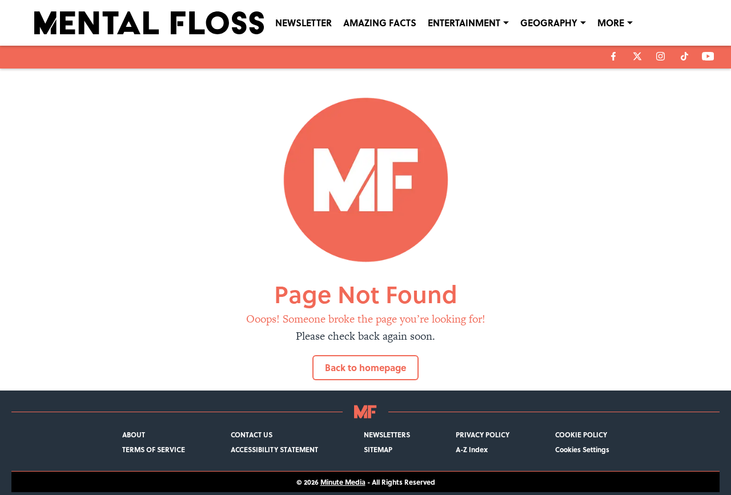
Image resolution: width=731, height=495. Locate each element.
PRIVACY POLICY (482, 434)
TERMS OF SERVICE (153, 449)
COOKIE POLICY (581, 434)
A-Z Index (472, 449)
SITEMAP (378, 449)
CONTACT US (251, 434)
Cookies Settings (582, 449)
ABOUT (133, 434)
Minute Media (343, 481)
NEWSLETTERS (387, 434)
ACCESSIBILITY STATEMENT (274, 449)
